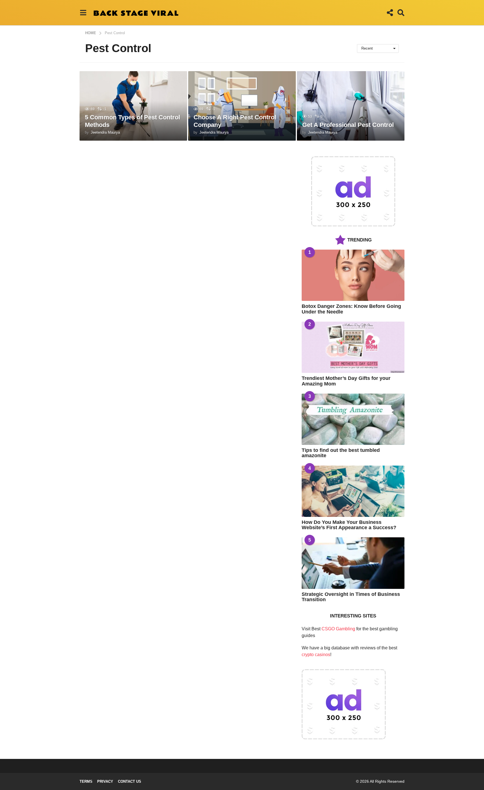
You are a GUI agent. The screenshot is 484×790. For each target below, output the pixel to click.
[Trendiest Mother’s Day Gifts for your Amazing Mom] (353, 347)
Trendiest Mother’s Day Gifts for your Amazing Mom (346, 380)
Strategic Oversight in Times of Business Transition (351, 596)
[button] (83, 12)
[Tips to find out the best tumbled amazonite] (353, 419)
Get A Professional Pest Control (348, 124)
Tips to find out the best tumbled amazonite (341, 452)
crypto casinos (316, 654)
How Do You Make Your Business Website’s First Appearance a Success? (349, 524)
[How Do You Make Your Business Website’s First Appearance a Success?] (353, 491)
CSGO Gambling (338, 628)
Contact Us (129, 781)
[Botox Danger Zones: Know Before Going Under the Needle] (353, 275)
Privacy (105, 781)
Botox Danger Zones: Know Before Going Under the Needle (351, 308)
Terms (86, 781)
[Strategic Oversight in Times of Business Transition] (353, 563)
